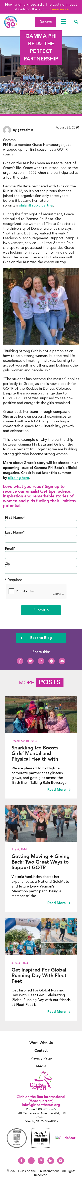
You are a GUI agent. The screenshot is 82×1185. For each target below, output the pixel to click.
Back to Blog (41, 637)
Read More (57, 789)
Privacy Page (41, 1058)
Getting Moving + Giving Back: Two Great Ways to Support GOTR (41, 862)
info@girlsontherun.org (41, 1104)
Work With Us (41, 1042)
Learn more (59, 9)
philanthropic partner (36, 205)
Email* (10, 549)
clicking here (18, 477)
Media (41, 1066)
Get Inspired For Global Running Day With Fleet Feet (39, 975)
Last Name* (14, 532)
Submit (39, 610)
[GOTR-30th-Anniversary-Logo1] (11, 22)
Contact (41, 1050)
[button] (76, 22)
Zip (7, 563)
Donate (45, 21)
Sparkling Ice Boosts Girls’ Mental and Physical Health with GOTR (35, 753)
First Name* (15, 517)
